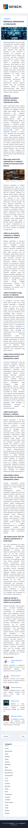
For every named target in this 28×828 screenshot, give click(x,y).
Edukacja (7, 756)
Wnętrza (7, 810)
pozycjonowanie (7, 130)
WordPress (11, 823)
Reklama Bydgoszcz (16, 687)
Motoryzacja (8, 770)
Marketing (7, 18)
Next (24, 736)
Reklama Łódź (15, 701)
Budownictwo (8, 751)
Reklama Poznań (15, 675)
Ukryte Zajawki (9, 802)
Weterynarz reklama (16, 716)
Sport (6, 791)
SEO (18, 75)
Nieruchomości (9, 772)
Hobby (6, 759)
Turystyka (7, 799)
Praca (6, 778)
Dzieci (6, 754)
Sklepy (7, 789)
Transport (7, 797)
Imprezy (7, 762)
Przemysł (7, 783)
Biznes (7, 748)
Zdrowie (7, 813)
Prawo (6, 781)
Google (23, 328)
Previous (5, 736)
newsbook (21, 823)
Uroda (6, 805)
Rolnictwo (7, 786)
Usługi (6, 807)
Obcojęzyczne (9, 775)
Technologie (8, 794)
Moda (6, 767)
